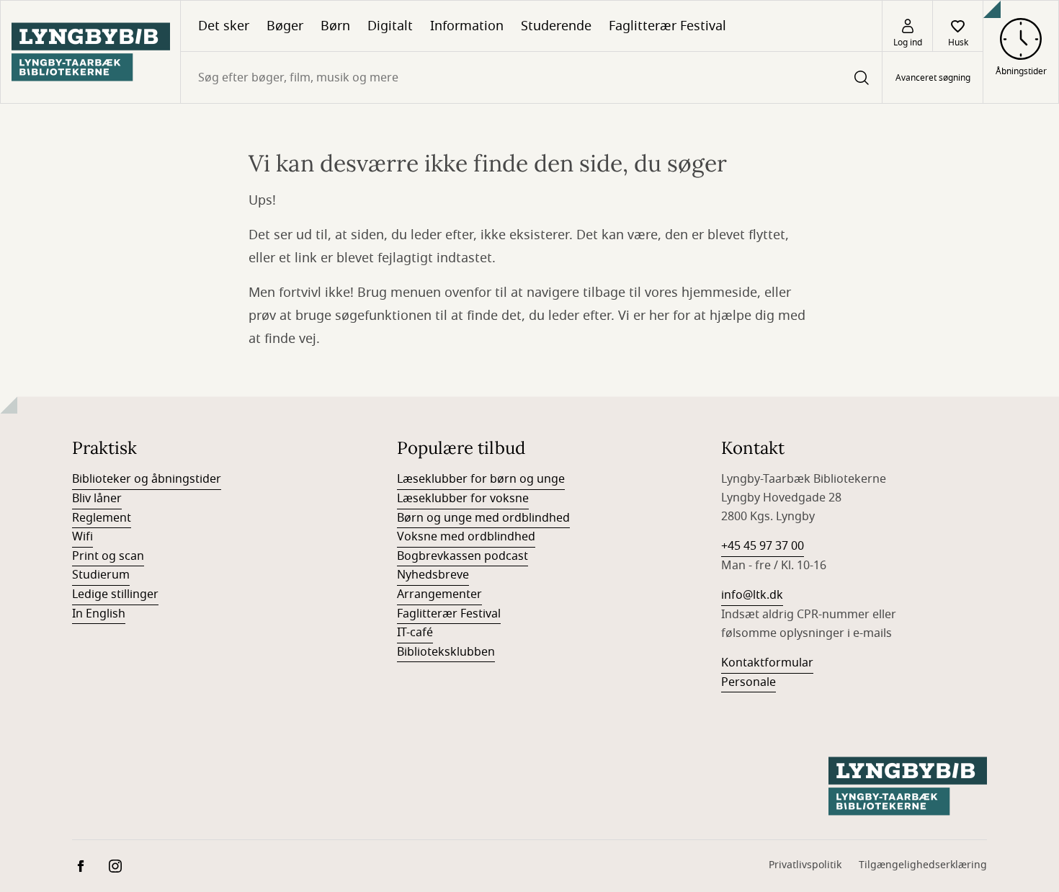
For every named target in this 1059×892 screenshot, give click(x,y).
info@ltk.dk (752, 595)
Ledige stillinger (115, 594)
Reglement (101, 518)
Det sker (223, 26)
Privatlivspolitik (805, 865)
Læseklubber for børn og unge (481, 479)
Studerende (556, 26)
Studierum (101, 575)
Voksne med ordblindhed (466, 536)
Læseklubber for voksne (463, 498)
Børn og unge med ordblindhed (483, 518)
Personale (748, 682)
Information (467, 26)
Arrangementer (439, 594)
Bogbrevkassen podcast (462, 556)
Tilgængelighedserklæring (923, 865)
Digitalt (390, 26)
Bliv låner (97, 498)
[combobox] (531, 77)
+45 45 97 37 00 (762, 546)
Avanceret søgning (932, 77)
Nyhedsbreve (433, 575)
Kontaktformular (767, 663)
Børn (335, 26)
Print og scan (108, 556)
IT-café (415, 632)
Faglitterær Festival (667, 26)
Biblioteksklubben (446, 652)
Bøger (285, 26)
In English (98, 614)
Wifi (82, 536)
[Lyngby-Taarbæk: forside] (90, 52)
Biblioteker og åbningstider (146, 479)
